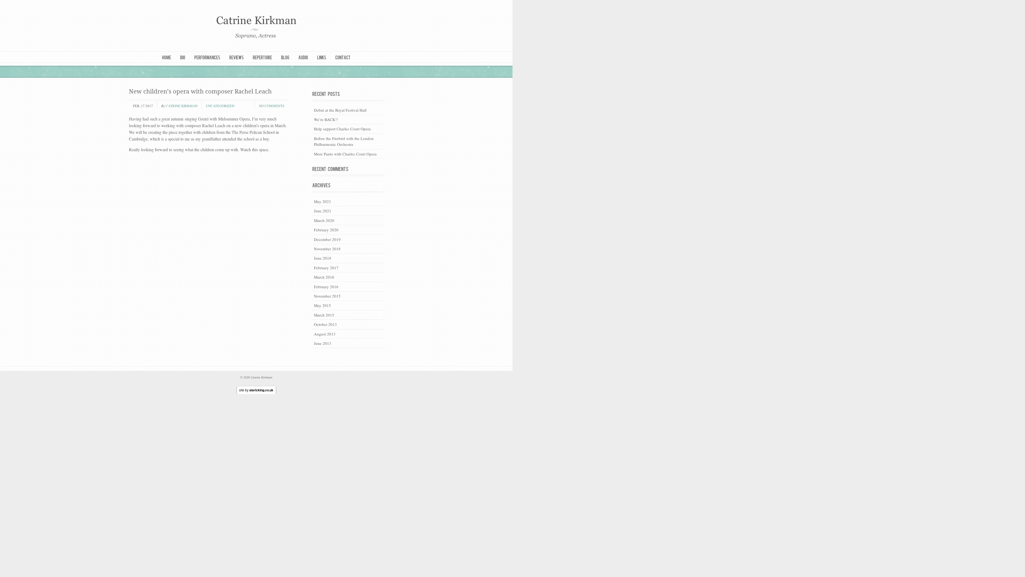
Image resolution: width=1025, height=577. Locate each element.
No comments (271, 105)
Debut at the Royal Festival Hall (340, 110)
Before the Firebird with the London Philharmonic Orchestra (344, 141)
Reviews (236, 57)
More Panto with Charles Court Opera (345, 154)
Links (321, 57)
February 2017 (326, 267)
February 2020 (326, 229)
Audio (303, 57)
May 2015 (322, 305)
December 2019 (327, 239)
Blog (285, 57)
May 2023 (322, 201)
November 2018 (327, 248)
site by (256, 390)
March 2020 (324, 220)
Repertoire (262, 57)
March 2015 (324, 315)
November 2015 (327, 296)
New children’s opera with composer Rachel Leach (200, 91)
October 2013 (325, 324)
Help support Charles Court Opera (342, 128)
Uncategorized (220, 105)
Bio (182, 57)
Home (166, 57)
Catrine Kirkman (182, 105)
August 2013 (325, 334)
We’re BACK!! (326, 119)
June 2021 (322, 210)
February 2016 (326, 286)
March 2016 (324, 277)
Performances (207, 57)
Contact (342, 57)
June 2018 (322, 258)
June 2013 (322, 343)
